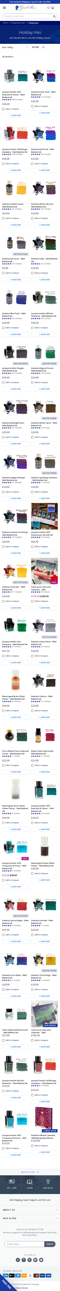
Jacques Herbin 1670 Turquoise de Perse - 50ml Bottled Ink (14, 866)
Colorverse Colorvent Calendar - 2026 (41, 1031)
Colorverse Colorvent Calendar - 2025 (41, 588)
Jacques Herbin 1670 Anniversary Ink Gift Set (42, 533)
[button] (7, 99)
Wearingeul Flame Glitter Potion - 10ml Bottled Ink (43, 864)
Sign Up (50, 1244)
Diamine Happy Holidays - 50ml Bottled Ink (14, 478)
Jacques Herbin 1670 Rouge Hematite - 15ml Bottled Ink (43, 1081)
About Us (9, 1209)
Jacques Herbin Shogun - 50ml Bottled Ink (13, 369)
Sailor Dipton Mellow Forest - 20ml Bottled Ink (15, 1031)
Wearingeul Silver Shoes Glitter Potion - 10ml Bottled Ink (15, 808)
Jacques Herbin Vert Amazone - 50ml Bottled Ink (14, 643)
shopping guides (18, 23)
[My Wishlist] (48, 7)
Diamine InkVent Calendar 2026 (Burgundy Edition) (43, 1136)
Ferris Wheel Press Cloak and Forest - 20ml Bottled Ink (15, 752)
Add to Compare (12, 109)
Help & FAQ (9, 1218)
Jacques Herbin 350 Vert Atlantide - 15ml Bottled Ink (14, 1081)
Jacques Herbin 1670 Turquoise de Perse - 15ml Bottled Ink (14, 1138)
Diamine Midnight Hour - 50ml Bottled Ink (13, 424)
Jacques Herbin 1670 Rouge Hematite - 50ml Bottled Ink (14, 150)
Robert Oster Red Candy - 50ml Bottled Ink (42, 752)
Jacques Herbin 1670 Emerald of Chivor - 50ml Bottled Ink (13, 95)
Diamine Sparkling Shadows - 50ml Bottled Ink (44, 478)
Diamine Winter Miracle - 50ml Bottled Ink (42, 205)
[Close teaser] (17, 1288)
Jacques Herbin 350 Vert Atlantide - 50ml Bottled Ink (43, 314)
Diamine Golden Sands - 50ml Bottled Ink (13, 205)
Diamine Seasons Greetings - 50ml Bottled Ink (15, 533)
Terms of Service (21, 1288)
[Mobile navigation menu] (4, 7)
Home (5, 23)
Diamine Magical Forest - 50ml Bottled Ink (42, 369)
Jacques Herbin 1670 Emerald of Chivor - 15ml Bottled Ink (42, 808)
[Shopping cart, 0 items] (54, 7)
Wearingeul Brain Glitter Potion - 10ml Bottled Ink (13, 697)
